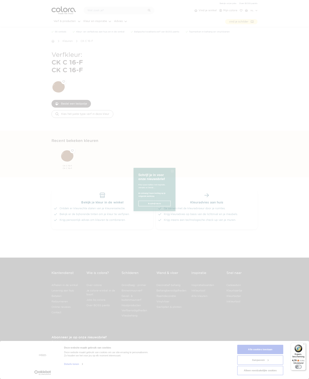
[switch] (298, 367)
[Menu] (304, 345)
